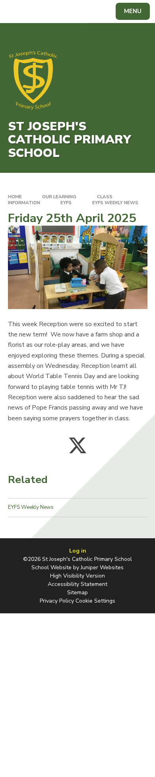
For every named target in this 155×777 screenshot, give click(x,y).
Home (15, 196)
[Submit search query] (97, 10)
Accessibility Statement (77, 584)
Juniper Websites (102, 567)
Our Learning (59, 196)
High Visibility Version (77, 576)
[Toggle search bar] (15, 11)
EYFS (66, 202)
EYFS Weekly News (115, 202)
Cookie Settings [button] (95, 601)
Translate (66, 12)
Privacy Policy (57, 601)
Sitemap (77, 592)
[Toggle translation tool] (35, 11)
